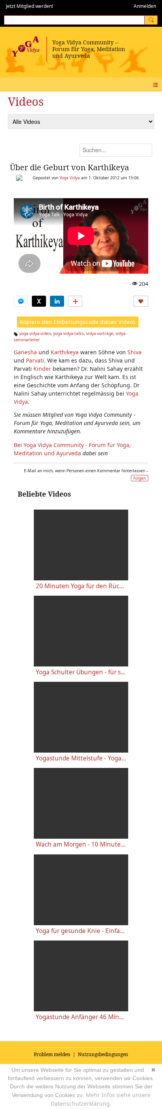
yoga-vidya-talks (68, 333)
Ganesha (25, 352)
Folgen (139, 478)
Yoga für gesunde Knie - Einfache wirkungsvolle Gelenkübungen (81, 931)
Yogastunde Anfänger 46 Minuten (81, 1017)
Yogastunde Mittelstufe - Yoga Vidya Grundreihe (81, 758)
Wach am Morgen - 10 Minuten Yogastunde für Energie (81, 844)
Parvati (35, 360)
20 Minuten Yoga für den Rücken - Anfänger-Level (81, 586)
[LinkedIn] (57, 301)
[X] (39, 301)
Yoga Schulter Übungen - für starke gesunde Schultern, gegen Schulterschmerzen (81, 672)
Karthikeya (65, 352)
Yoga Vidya (69, 177)
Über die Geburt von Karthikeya (69, 167)
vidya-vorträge (99, 333)
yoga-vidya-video (35, 333)
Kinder (42, 368)
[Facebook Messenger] (21, 301)
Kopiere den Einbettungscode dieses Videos (78, 322)
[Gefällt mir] (140, 301)
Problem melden (52, 1054)
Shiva (134, 352)
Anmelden (145, 6)
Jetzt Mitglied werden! (29, 6)
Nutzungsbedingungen (103, 1054)
